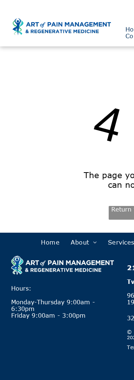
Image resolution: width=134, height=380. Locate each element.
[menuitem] (50, 242)
